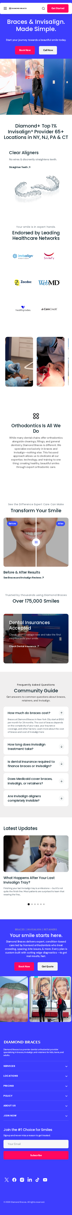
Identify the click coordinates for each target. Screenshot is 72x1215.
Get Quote (47, 966)
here (41, 731)
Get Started (57, 8)
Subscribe (36, 1155)
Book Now (25, 50)
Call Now (48, 50)
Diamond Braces (18, 1202)
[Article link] (36, 867)
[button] (5, 8)
